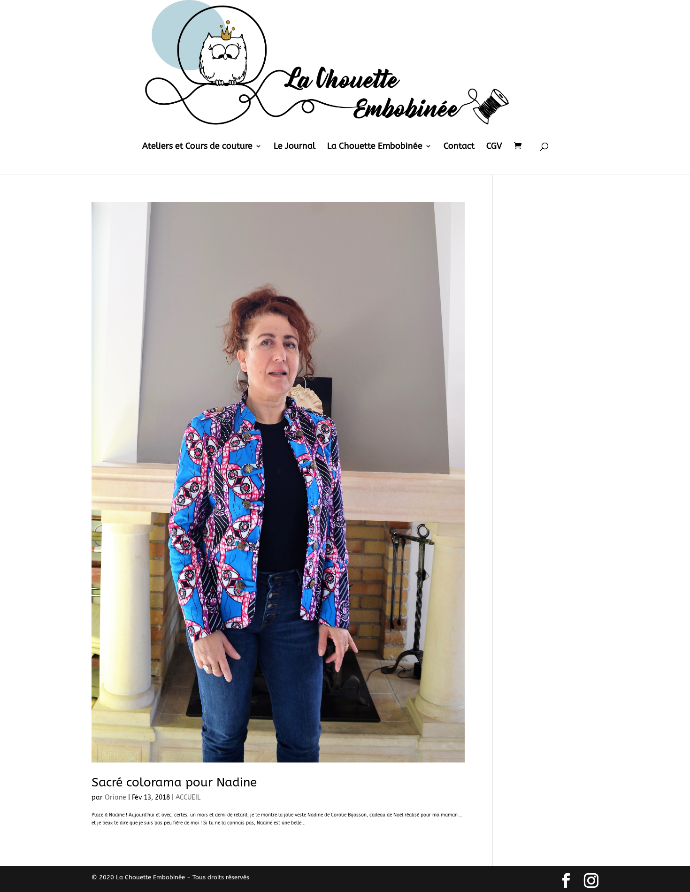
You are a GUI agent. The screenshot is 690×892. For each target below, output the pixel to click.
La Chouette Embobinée (374, 147)
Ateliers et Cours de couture (197, 147)
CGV (494, 147)
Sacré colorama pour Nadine (174, 782)
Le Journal (294, 147)
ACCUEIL (188, 797)
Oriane (115, 797)
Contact (459, 147)
